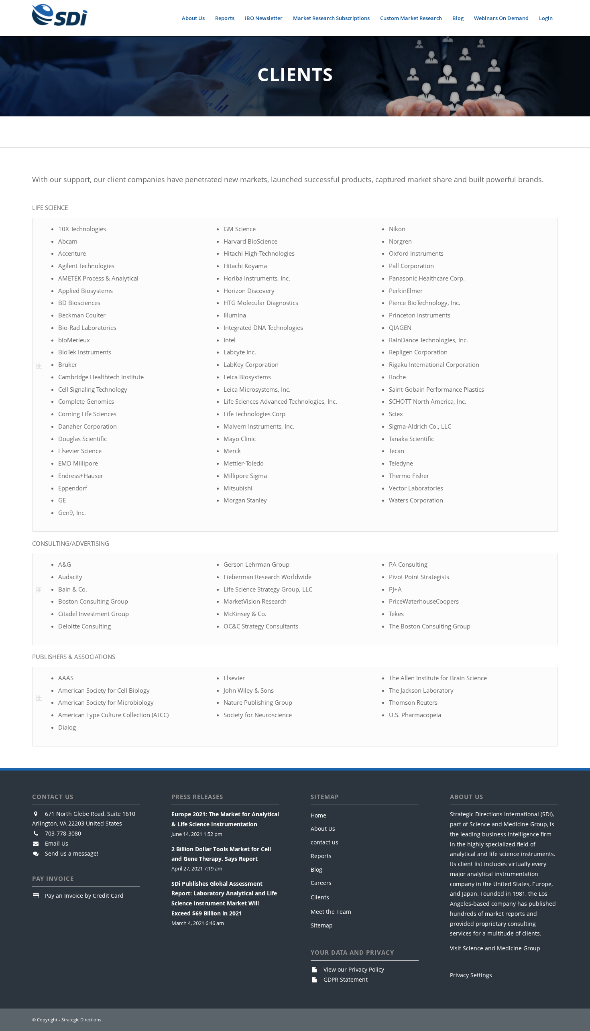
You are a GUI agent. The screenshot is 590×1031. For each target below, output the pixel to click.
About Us (323, 828)
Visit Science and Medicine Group (495, 948)
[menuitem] (193, 18)
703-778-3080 (63, 833)
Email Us (56, 843)
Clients (320, 897)
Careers (321, 883)
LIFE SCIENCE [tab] (50, 207)
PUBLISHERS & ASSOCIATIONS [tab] (73, 657)
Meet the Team (331, 911)
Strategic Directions (81, 1020)
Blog (316, 869)
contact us (324, 842)
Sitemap (322, 925)
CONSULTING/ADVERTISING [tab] (70, 543)
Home (318, 815)
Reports (321, 856)
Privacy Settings (471, 975)
